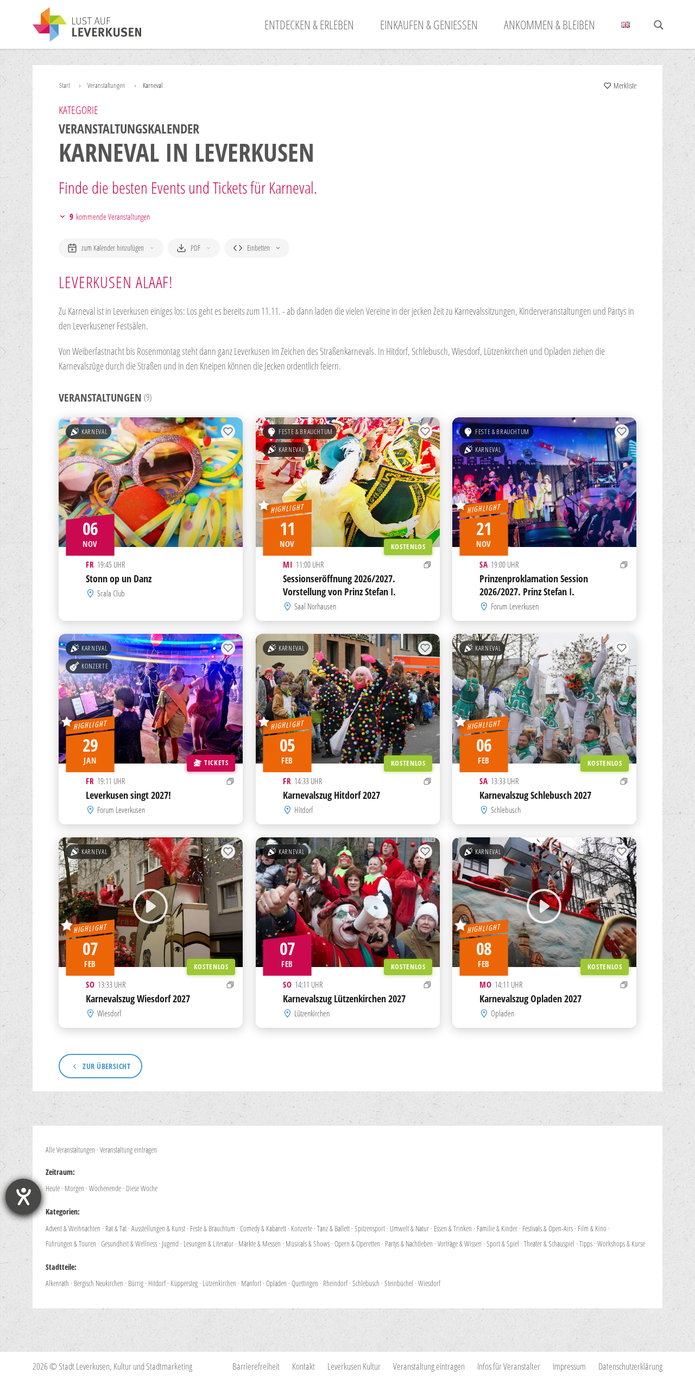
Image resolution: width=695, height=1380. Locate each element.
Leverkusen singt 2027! (128, 795)
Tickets (216, 762)
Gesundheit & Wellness (129, 1243)
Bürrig (135, 1283)
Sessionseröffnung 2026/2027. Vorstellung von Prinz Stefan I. (339, 585)
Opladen (503, 1013)
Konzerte (94, 666)
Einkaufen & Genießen (429, 24)
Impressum (569, 1366)
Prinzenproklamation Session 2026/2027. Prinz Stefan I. (533, 584)
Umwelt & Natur (409, 1228)
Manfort (251, 1283)
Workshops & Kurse (621, 1243)
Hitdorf (303, 809)
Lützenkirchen (312, 1013)
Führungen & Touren (71, 1243)
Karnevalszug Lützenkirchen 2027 (344, 998)
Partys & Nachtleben (409, 1243)
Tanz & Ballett (333, 1228)
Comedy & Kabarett (263, 1228)
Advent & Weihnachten (73, 1228)
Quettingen (305, 1283)
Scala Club (111, 593)
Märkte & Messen (259, 1243)
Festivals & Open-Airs (547, 1228)
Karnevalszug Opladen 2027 (530, 998)
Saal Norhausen (315, 606)
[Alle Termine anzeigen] (428, 565)
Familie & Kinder (497, 1228)
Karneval (94, 431)
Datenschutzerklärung (630, 1366)
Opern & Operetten (357, 1243)
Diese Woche (141, 1188)
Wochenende (105, 1188)
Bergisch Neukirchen (98, 1283)
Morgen (74, 1188)
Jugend (170, 1243)
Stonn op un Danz (118, 577)
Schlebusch (506, 809)
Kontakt (303, 1366)
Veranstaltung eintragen (128, 1149)
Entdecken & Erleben (309, 24)
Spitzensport (370, 1228)
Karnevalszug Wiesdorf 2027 (138, 998)
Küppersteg (184, 1283)
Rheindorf (335, 1283)
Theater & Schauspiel (549, 1243)
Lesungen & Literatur (208, 1243)
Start (64, 85)
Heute (53, 1188)
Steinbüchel (398, 1283)
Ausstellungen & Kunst (158, 1228)
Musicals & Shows (308, 1243)
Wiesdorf (109, 1013)
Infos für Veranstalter (508, 1366)
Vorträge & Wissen (460, 1243)
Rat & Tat (116, 1228)
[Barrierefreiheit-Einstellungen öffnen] (23, 1196)
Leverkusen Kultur (354, 1366)
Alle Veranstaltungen (70, 1149)
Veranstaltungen (106, 85)
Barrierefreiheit (256, 1366)
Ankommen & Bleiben (549, 24)
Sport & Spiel (502, 1243)
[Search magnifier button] (658, 25)
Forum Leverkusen (515, 606)
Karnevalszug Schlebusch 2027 (535, 795)
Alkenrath (57, 1283)
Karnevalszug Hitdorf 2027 (331, 795)
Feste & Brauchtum (306, 431)
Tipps (585, 1243)
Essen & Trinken (453, 1228)
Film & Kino (592, 1228)
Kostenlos (407, 546)
